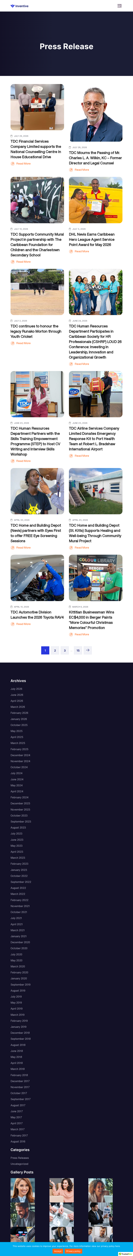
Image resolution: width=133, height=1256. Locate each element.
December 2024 (20, 755)
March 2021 (18, 930)
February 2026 (19, 713)
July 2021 (16, 918)
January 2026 (19, 719)
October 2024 (19, 767)
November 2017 (20, 1087)
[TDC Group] (19, 6)
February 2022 (19, 900)
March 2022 (18, 894)
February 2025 (19, 749)
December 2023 (20, 803)
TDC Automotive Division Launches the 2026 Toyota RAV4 (37, 615)
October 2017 (19, 1093)
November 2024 (20, 761)
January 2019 (18, 1027)
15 (78, 650)
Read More (23, 163)
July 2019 (16, 997)
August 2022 (18, 888)
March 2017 (18, 1129)
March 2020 (18, 966)
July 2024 (17, 773)
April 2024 (17, 791)
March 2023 (18, 858)
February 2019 (19, 1021)
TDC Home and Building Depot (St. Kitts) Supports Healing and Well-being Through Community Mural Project (95, 533)
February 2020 (19, 972)
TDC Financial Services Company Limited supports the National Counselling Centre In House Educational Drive (36, 149)
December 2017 (20, 1081)
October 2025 (19, 725)
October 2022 (19, 876)
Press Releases (20, 1158)
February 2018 (19, 1075)
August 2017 (18, 1105)
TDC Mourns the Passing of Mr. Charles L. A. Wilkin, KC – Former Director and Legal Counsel (95, 158)
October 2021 (19, 912)
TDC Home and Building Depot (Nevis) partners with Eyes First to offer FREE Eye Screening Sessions (36, 533)
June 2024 (17, 779)
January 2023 (19, 870)
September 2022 (21, 882)
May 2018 (16, 1057)
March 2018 (18, 1069)
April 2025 (17, 737)
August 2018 (18, 1045)
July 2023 (16, 833)
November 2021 (20, 906)
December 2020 (20, 942)
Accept (58, 1251)
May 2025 (17, 731)
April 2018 (17, 1063)
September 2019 (20, 985)
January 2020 (19, 978)
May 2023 (17, 846)
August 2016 (18, 1141)
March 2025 (18, 743)
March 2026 (18, 707)
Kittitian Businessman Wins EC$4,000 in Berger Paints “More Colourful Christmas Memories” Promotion (91, 620)
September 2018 (21, 1039)
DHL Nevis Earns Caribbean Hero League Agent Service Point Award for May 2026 (92, 239)
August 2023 (18, 827)
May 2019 (16, 1003)
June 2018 (17, 1051)
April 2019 (17, 1009)
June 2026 (17, 695)
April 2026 (17, 701)
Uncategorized (19, 1164)
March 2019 (17, 1015)
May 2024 (17, 785)
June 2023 (17, 840)
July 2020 (16, 954)
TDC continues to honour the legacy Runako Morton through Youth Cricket (36, 331)
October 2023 (19, 815)
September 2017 (21, 1099)
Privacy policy (73, 1251)
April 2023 (17, 852)
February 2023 (19, 864)
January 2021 (19, 936)
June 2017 (17, 1111)
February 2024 (20, 797)
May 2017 (16, 1117)
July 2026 (16, 689)
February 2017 (19, 1135)
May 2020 (16, 960)
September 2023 (21, 821)
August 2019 (18, 991)
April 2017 (17, 1123)
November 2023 (20, 809)
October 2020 (19, 948)
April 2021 (17, 924)
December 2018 (20, 1033)
